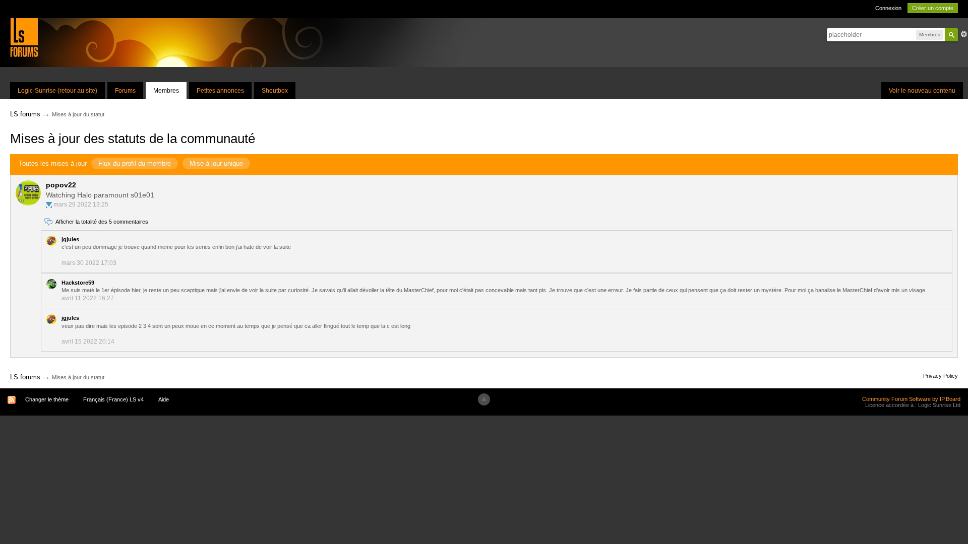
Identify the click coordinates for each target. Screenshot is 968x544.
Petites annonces (220, 90)
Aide (163, 399)
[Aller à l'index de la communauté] (24, 37)
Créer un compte (932, 8)
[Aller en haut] (484, 399)
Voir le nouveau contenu (922, 90)
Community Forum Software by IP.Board (911, 399)
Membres (166, 90)
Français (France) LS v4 (113, 399)
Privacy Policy (940, 376)
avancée (964, 34)
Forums (125, 90)
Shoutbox (275, 90)
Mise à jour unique (216, 163)
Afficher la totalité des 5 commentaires (101, 222)
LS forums (25, 377)
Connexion (888, 8)
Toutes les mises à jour (53, 163)
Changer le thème (47, 399)
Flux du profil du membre (134, 163)
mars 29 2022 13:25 (80, 204)
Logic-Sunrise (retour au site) (57, 90)
